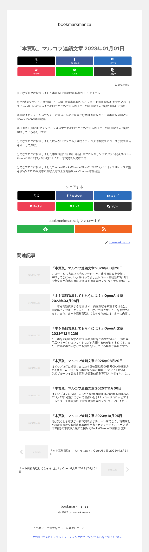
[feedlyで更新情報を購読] (45, 229)
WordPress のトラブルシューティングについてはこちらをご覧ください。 (78, 537)
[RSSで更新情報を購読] (103, 229)
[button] (113, 71)
